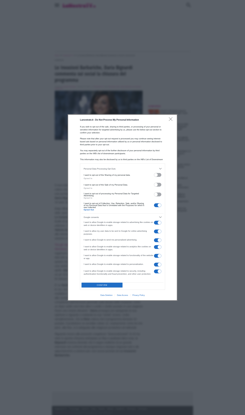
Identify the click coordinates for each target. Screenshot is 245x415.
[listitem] (122, 168)
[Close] (171, 120)
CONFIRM (102, 285)
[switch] (157, 175)
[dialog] (122, 207)
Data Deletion (106, 295)
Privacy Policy (138, 295)
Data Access (122, 295)
